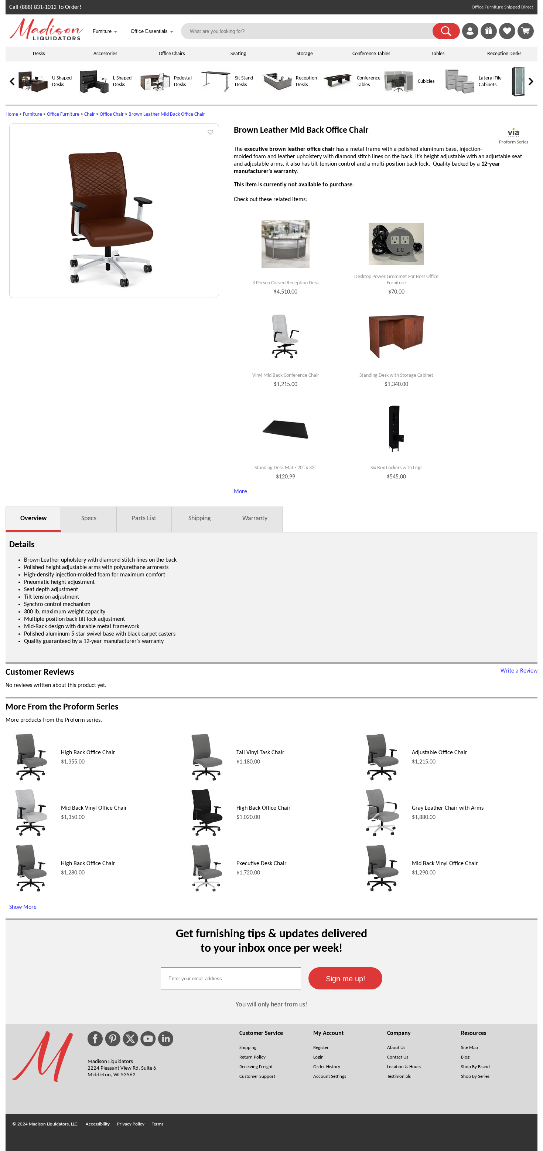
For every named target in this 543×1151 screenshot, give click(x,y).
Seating (238, 54)
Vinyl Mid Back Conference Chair (285, 375)
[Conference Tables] (338, 95)
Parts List (144, 518)
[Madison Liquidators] (46, 39)
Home (12, 114)
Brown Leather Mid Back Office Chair (167, 114)
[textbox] (231, 978)
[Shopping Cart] (526, 31)
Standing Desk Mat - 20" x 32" (286, 468)
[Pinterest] (112, 1038)
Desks (39, 54)
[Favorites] (507, 38)
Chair (89, 114)
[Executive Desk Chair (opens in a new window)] (207, 893)
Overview (33, 518)
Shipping (199, 518)
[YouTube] (148, 1038)
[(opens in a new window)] (513, 133)
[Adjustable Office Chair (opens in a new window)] (382, 782)
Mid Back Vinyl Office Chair (94, 808)
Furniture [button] (105, 31)
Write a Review (519, 671)
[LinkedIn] (165, 1038)
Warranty (254, 518)
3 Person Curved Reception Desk (285, 283)
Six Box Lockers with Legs (396, 468)
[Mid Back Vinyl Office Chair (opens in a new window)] (31, 837)
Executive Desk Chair (261, 864)
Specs (88, 518)
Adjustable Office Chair (439, 753)
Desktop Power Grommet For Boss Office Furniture (396, 280)
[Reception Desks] (277, 95)
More (240, 492)
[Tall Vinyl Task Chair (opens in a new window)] (207, 782)
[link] (526, 31)
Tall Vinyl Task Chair (260, 753)
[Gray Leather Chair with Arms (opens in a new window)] (382, 837)
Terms (157, 1124)
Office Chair (112, 114)
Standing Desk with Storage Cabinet (396, 375)
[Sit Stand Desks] (216, 95)
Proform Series (513, 142)
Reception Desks (504, 54)
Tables (437, 54)
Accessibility (98, 1124)
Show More (23, 907)
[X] (130, 1038)
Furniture (32, 114)
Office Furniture (63, 114)
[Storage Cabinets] (521, 95)
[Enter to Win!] (489, 38)
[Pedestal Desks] (155, 95)
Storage (305, 54)
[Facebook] (95, 1038)
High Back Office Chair (88, 753)
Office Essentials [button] (152, 31)
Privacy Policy (130, 1124)
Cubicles (426, 81)
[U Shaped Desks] (33, 95)
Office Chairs (172, 54)
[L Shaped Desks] (94, 95)
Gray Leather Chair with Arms (448, 808)
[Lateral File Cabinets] (460, 95)
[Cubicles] (399, 95)
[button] (446, 31)
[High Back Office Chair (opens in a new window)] (31, 782)
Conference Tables (371, 54)
